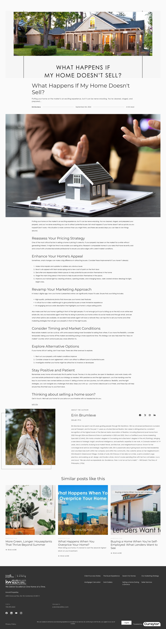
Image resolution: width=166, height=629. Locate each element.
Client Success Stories (92, 576)
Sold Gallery (107, 582)
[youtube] (159, 415)
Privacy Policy (11, 624)
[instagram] (150, 415)
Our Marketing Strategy (150, 576)
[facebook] (140, 415)
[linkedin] (155, 415)
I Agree (126, 623)
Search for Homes (129, 576)
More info (78, 623)
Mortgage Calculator (92, 582)
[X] (145, 415)
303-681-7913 (76, 420)
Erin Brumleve (36, 107)
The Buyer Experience (111, 576)
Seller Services (146, 582)
